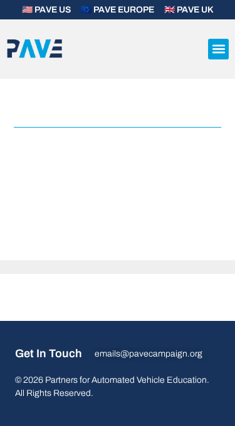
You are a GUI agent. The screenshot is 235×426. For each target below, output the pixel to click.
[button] (218, 49)
